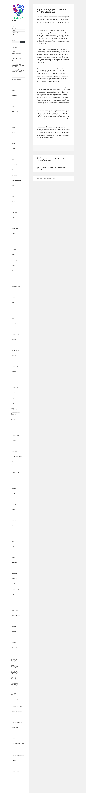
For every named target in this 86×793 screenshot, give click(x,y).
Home (13, 26)
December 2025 (15, 668)
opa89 (13, 138)
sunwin (13, 48)
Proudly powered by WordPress (49, 178)
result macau (14, 212)
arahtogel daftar (15, 409)
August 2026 (14, 659)
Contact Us (14, 30)
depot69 (13, 127)
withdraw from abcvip (16, 360)
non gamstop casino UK (16, 53)
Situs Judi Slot (14, 647)
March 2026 (14, 665)
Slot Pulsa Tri (14, 626)
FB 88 (13, 318)
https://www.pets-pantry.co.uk (18, 398)
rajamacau (14, 116)
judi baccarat (14, 631)
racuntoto (14, 100)
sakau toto (14, 414)
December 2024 (15, 683)
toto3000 (13, 154)
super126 (14, 355)
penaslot (13, 583)
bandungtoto (14, 95)
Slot (13, 541)
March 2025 (14, 679)
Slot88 (13, 461)
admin (46, 148)
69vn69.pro (14, 307)
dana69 (13, 132)
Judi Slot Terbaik (15, 771)
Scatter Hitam (15, 164)
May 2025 (14, 677)
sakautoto (14, 493)
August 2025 (14, 673)
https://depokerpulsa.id (16, 738)
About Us (14, 28)
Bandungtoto (14, 573)
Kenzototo (14, 376)
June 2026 (14, 661)
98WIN (13, 185)
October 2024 (14, 685)
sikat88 (13, 143)
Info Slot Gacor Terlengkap (17, 456)
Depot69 (13, 413)
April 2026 (14, 664)
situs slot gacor (15, 610)
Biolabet (13, 509)
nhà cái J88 (14, 233)
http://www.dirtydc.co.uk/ (17, 711)
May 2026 (14, 662)
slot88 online (14, 451)
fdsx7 (14, 20)
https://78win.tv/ (15, 387)
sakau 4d (14, 520)
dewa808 (14, 371)
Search (13, 40)
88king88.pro (14, 339)
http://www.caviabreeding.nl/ (17, 750)
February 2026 (15, 666)
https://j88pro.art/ (15, 297)
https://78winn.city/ (16, 334)
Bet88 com (14, 329)
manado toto (14, 567)
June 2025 (14, 676)
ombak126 (14, 207)
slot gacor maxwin (15, 350)
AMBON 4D (66, 92)
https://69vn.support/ (16, 249)
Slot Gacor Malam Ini (16, 615)
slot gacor (14, 477)
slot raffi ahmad (15, 228)
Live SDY (14, 594)
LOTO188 (14, 217)
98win (13, 222)
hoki (13, 499)
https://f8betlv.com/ (16, 291)
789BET (13, 191)
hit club (13, 122)
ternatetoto (14, 411)
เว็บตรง (13, 51)
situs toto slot (14, 599)
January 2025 (14, 682)
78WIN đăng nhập (15, 260)
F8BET (13, 313)
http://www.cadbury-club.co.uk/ (18, 514)
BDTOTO (13, 403)
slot (13, 159)
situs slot (13, 90)
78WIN (13, 276)
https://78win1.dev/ (16, 435)
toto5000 (13, 106)
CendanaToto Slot (15, 472)
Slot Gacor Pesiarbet (16, 412)
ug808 (13, 408)
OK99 (13, 788)
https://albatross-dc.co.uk (17, 706)
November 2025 (15, 670)
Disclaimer (14, 34)
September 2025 (15, 672)
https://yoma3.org (15, 589)
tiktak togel (14, 504)
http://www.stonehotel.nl (17, 722)
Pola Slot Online (15, 765)
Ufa (12, 776)
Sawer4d (14, 440)
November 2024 (15, 684)
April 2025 (14, 678)
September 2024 (15, 686)
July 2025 (14, 674)
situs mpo (14, 488)
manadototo (14, 578)
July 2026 (14, 660)
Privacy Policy (15, 32)
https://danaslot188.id (16, 732)
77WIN (13, 254)
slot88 (13, 85)
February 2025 (15, 680)
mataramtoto (14, 546)
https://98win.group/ (16, 366)
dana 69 (13, 201)
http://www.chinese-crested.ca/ (18, 755)
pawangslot (14, 175)
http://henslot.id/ (15, 716)
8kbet (13, 302)
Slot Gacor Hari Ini (15, 467)
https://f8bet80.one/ (16, 286)
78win (13, 265)
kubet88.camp (15, 344)
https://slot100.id (15, 727)
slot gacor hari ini (15, 483)
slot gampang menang (16, 180)
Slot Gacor (14, 430)
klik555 (13, 415)
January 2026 (14, 667)
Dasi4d (13, 536)
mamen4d (14, 418)
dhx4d (13, 557)
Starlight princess (15, 111)
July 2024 (14, 688)
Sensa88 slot (14, 605)
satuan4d (14, 552)
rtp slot (13, 419)
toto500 (13, 244)
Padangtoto (14, 760)
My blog (13, 694)
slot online (14, 445)
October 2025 (14, 671)
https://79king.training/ (16, 323)
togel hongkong (15, 392)
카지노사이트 (14, 621)
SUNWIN (14, 238)
